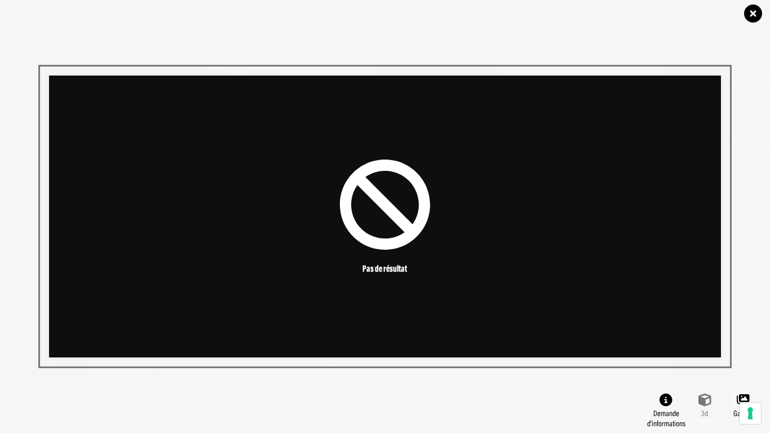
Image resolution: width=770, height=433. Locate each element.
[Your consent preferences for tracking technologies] (750, 413)
